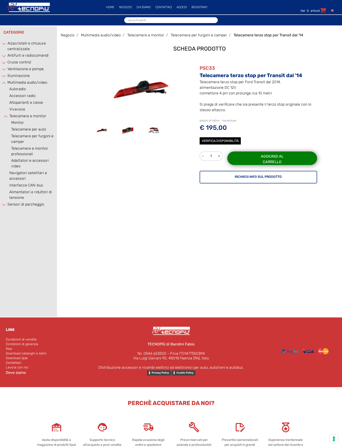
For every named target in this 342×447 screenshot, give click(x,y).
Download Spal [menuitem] (17, 358)
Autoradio (17, 89)
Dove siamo (16, 372)
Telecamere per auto (28, 129)
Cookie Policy (184, 372)
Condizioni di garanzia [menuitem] (22, 344)
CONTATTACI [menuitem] (163, 7)
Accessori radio (22, 95)
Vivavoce (17, 109)
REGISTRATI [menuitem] (199, 7)
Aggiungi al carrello (272, 159)
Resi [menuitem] (9, 349)
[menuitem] (331, 10)
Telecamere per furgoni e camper (32, 139)
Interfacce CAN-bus (26, 185)
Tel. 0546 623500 (151, 353)
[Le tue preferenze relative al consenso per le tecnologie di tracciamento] (333, 438)
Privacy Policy (160, 372)
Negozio (67, 35)
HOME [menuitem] (110, 7)
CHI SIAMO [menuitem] (144, 7)
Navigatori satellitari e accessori (28, 176)
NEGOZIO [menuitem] (125, 7)
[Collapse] (4, 82)
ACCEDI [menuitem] (182, 7)
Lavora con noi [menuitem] (17, 367)
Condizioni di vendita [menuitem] (21, 339)
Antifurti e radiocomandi (28, 55)
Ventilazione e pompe (25, 69)
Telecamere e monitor (27, 116)
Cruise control (19, 62)
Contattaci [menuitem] (13, 363)
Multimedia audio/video (27, 82)
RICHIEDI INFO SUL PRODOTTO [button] (258, 177)
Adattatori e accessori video (30, 163)
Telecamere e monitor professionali (29, 151)
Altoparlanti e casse (26, 102)
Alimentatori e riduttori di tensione (30, 195)
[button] (141, 88)
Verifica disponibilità (220, 141)
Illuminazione (18, 75)
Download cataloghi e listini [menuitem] (26, 353)
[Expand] (4, 43)
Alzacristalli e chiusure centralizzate (26, 46)
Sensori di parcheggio (25, 204)
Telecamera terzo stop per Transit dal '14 (268, 35)
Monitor (17, 122)
